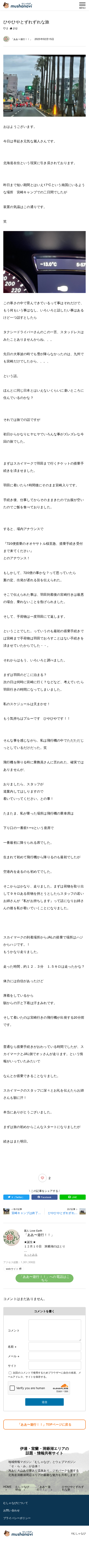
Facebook (46, 1197)
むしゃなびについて (15, 1503)
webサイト (12, 1268)
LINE (74, 1197)
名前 (12, 1346)
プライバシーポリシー (17, 1518)
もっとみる (30, 1254)
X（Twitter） (18, 1197)
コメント (14, 1330)
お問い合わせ (11, 1510)
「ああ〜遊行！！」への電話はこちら (44, 1278)
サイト (12, 1365)
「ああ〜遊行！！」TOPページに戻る (44, 1424)
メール (13, 1356)
